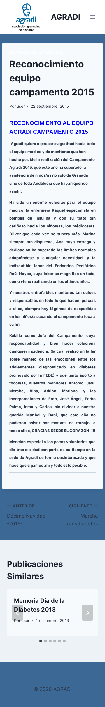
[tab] (40, 641)
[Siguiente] (87, 613)
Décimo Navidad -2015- (26, 515)
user (21, 106)
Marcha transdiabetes (81, 515)
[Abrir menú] (92, 16)
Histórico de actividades (36, 52)
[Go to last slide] (17, 613)
